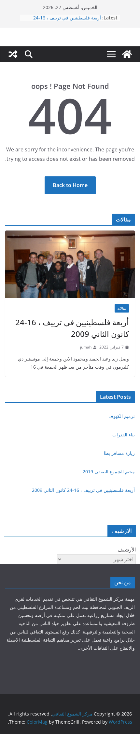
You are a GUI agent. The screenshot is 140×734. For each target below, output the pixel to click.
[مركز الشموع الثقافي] (127, 54)
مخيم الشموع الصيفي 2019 (109, 471)
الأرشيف (127, 549)
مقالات (121, 308)
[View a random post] (13, 54)
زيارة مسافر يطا (119, 453)
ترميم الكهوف (121, 416)
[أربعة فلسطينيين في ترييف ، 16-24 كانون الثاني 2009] (70, 264)
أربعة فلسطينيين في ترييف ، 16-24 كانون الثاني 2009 (72, 328)
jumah (85, 347)
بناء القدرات (123, 435)
